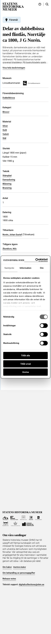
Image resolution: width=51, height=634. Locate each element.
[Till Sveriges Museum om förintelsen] (28, 524)
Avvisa (25, 372)
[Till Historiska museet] (31, 517)
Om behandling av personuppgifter (19, 573)
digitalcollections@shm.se (31, 584)
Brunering (7, 188)
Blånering (7, 184)
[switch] (44, 325)
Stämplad (7, 175)
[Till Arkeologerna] (5, 517)
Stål (4, 138)
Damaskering (9, 179)
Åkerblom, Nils (10, 248)
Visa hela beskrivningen (14, 67)
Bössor (6, 112)
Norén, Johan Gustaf (12, 234)
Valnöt (6, 134)
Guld (5, 130)
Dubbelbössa (9, 97)
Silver (5, 126)
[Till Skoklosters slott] (6, 524)
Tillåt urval (25, 364)
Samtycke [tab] (9, 268)
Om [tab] (41, 268)
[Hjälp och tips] (39, 4)
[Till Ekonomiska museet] (14, 517)
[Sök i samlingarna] (47, 4)
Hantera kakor (19, 567)
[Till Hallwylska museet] (23, 517)
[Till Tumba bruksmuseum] (15, 524)
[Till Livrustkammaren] (38, 517)
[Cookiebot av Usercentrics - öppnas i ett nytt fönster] (36, 260)
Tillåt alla (25, 355)
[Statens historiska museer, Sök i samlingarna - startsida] (13, 6)
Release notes (9, 578)
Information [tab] (25, 268)
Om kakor (7, 567)
